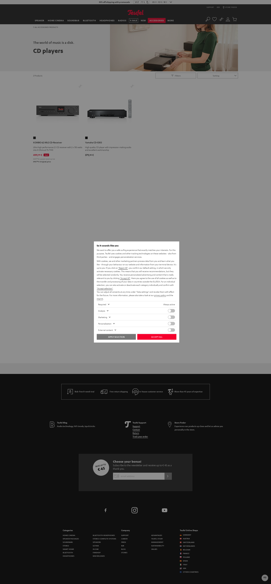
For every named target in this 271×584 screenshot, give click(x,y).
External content (105, 330)
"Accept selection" (105, 288)
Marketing (102, 317)
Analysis (101, 310)
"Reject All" (123, 268)
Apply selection (116, 337)
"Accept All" (125, 278)
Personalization (104, 323)
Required (102, 304)
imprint (100, 298)
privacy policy (160, 295)
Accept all (156, 337)
